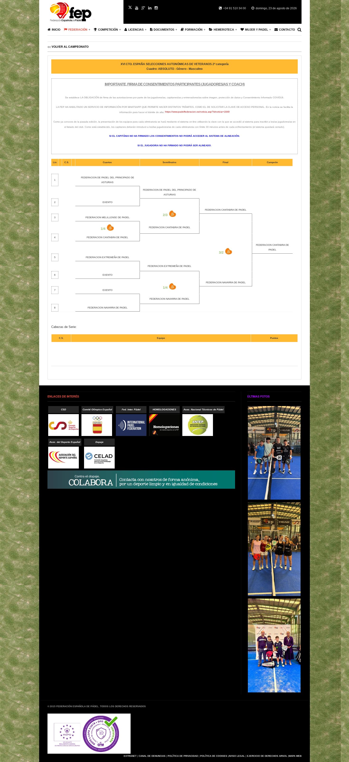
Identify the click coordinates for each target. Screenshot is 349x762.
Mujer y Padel (256, 29)
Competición (108, 29)
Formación (194, 29)
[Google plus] (143, 8)
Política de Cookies (213, 756)
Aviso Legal (237, 756)
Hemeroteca (224, 29)
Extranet (130, 756)
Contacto (287, 29)
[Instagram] (156, 8)
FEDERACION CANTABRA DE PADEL (225, 209)
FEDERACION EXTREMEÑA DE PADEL (107, 257)
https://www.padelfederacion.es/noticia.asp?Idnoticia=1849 (197, 111)
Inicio (56, 29)
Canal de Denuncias (152, 756)
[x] (130, 7)
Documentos (164, 29)
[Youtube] (136, 8)
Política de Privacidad (183, 756)
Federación (77, 29)
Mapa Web (295, 756)
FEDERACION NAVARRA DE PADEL (226, 282)
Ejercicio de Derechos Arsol (267, 756)
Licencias (136, 29)
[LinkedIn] (149, 8)
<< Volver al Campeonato (68, 46)
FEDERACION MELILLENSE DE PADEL (107, 217)
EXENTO (108, 202)
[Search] (299, 30)
